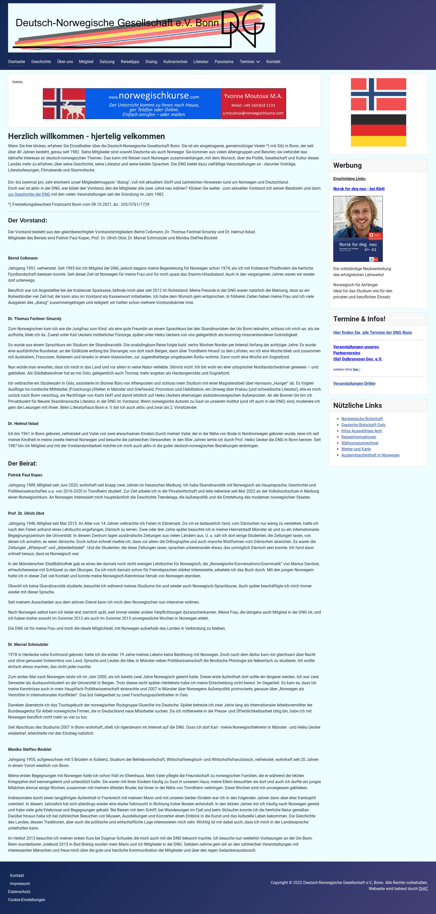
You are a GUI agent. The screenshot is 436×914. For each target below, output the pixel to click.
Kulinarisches (175, 61)
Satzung (107, 61)
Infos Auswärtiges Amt (361, 431)
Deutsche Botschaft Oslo (363, 424)
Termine (247, 61)
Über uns (65, 61)
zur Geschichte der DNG (29, 194)
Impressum (20, 883)
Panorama (224, 61)
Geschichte (41, 61)
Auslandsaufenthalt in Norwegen (370, 455)
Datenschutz (19, 891)
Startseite (16, 61)
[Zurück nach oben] (427, 904)
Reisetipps (130, 61)
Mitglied (86, 61)
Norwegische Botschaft (362, 418)
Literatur (201, 61)
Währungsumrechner (359, 443)
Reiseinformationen (358, 437)
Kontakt (273, 61)
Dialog (151, 61)
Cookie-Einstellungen (26, 899)
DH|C (423, 888)
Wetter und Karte (356, 449)
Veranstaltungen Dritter (354, 383)
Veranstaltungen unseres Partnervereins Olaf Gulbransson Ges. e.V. (357, 353)
